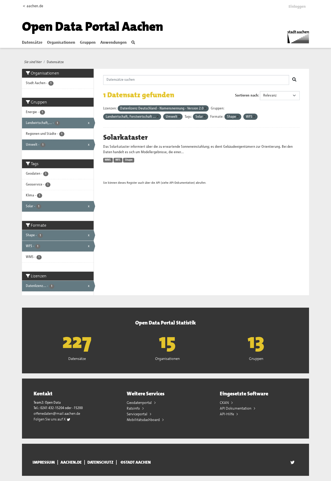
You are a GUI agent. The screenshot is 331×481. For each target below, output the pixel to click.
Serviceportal (137, 414)
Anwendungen (113, 43)
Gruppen (88, 43)
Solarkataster (125, 137)
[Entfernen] (205, 108)
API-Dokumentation (181, 182)
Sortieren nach (246, 95)
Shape (129, 160)
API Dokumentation (236, 408)
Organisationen (61, 43)
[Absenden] (294, 80)
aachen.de (71, 462)
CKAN (225, 402)
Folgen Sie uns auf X (50, 419)
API (158, 182)
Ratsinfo (134, 408)
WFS (118, 160)
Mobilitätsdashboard (144, 419)
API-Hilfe (227, 414)
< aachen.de (33, 6)
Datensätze (32, 43)
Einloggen (297, 6)
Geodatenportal (140, 402)
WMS (108, 160)
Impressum (44, 462)
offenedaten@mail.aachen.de (57, 413)
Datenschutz (100, 462)
